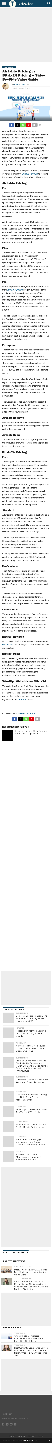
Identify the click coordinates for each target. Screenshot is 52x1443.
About (12, 1436)
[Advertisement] (26, 34)
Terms (40, 1436)
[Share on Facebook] (11, 124)
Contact (21, 1436)
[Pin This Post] (28, 124)
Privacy (31, 1436)
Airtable (22, 713)
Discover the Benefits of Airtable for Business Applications (31, 732)
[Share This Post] (17, 124)
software (7, 644)
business (23, 699)
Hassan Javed (19, 84)
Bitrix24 (31, 713)
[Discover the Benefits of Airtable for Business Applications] (7, 735)
